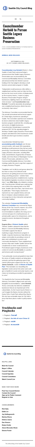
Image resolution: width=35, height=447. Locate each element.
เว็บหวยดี (14, 315)
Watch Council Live (8, 379)
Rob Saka (5, 409)
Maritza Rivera (7, 417)
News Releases (14, 55)
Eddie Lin (5, 411)
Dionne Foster (7, 430)
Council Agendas (8, 374)
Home (3, 47)
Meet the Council (7, 366)
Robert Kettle (6, 425)
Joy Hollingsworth (8, 414)
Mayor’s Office (7, 368)
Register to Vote (7, 397)
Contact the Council (8, 393)
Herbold (5, 55)
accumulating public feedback (12, 144)
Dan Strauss (6, 422)
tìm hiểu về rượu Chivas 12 (20, 318)
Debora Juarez (7, 419)
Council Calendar (8, 371)
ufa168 (13, 321)
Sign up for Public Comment (11, 395)
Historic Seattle (18, 224)
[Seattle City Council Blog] (17, 8)
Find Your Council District (11, 391)
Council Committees (9, 376)
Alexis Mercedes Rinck (9, 428)
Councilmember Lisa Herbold (12, 70)
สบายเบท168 (15, 324)
